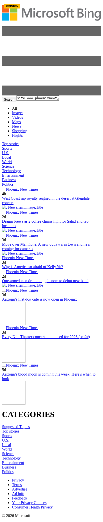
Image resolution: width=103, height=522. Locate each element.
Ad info (18, 494)
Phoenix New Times (22, 189)
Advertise (19, 489)
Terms (17, 485)
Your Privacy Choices (29, 503)
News (16, 126)
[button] (51, 94)
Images (17, 113)
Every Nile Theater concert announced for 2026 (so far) (46, 337)
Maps (16, 122)
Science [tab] (8, 166)
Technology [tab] (11, 171)
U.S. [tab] (5, 153)
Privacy (18, 480)
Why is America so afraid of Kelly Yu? (32, 267)
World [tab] (7, 162)
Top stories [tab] (10, 144)
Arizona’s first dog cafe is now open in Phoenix (39, 299)
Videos (17, 117)
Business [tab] (9, 180)
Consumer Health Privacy (32, 507)
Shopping (19, 131)
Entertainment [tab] (13, 175)
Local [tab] (6, 157)
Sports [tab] (7, 148)
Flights (17, 135)
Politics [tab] (8, 184)
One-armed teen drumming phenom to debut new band (45, 281)
